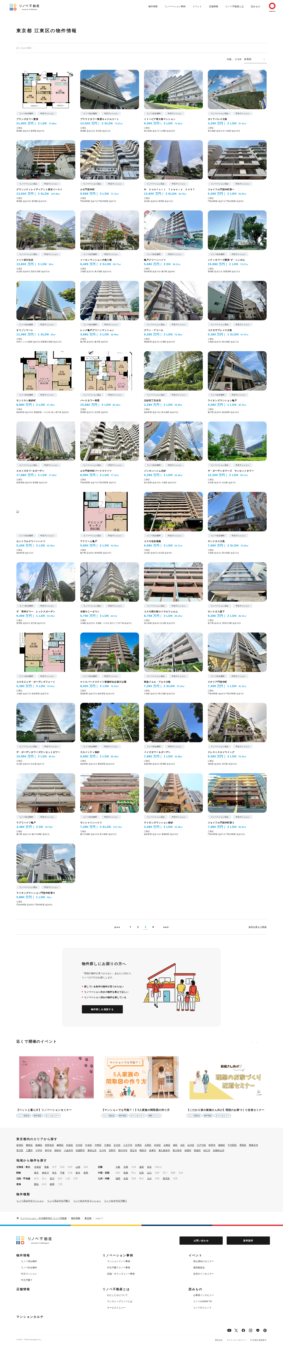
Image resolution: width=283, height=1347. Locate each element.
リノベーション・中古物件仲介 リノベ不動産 (43, 1218)
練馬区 (60, 1145)
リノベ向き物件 (29, 1267)
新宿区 (19, 1145)
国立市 (133, 1150)
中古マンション (29, 1274)
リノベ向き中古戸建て (115, 1201)
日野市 (112, 1150)
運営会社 (219, 1340)
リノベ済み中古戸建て (58, 1201)
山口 (149, 1172)
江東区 (107, 1145)
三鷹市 (29, 1150)
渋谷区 (157, 1145)
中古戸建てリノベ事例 (118, 1267)
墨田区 (242, 1145)
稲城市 (197, 1150)
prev (117, 927)
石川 (52, 1178)
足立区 (117, 1145)
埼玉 (54, 1172)
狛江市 (206, 1150)
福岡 (118, 1178)
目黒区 (138, 1145)
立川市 (102, 1150)
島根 (125, 1172)
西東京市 (253, 1145)
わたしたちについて (117, 1295)
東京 (36, 1172)
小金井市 (68, 1150)
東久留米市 (164, 1150)
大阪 (118, 1167)
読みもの (255, 6)
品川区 (190, 1145)
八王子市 (127, 1145)
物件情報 (153, 6)
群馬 (86, 1172)
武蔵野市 (80, 1150)
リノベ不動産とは (234, 6)
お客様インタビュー (203, 1295)
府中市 (48, 1150)
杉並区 (69, 1145)
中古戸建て (26, 1280)
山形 (78, 1167)
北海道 (37, 1167)
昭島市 (143, 1150)
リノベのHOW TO (202, 1301)
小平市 (38, 1150)
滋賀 (141, 1167)
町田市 (212, 1145)
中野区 (98, 1145)
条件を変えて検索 (258, 927)
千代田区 (232, 1145)
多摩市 (152, 1150)
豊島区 (29, 1145)
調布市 (57, 1150)
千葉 (62, 1172)
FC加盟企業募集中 (258, 1340)
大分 (149, 1178)
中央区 (88, 1145)
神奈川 (45, 1172)
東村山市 (92, 1150)
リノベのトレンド (202, 1307)
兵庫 (125, 1167)
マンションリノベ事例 (118, 1261)
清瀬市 (187, 1150)
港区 (175, 1145)
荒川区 (19, 1150)
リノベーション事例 (175, 6)
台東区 (166, 1145)
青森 (46, 1167)
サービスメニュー (116, 1307)
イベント (197, 6)
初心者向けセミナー (203, 1261)
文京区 (79, 1145)
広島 (141, 1172)
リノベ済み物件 (29, 1261)
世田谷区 (49, 1145)
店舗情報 (213, 6)
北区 (182, 1145)
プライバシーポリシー (236, 1340)
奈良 (149, 1167)
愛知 (36, 1184)
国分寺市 (122, 1150)
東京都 (88, 1218)
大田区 (147, 1145)
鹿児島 (166, 1178)
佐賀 (125, 1178)
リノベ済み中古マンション (30, 1201)
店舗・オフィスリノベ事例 (121, 1274)
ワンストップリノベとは (119, 1301)
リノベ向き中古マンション (87, 1201)
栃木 (78, 1172)
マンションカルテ (30, 1316)
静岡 (52, 1184)
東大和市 (177, 1150)
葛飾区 (221, 1145)
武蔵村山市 (218, 1150)
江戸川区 (201, 1145)
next (166, 927)
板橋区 (38, 1145)
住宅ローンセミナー (203, 1274)
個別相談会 (199, 1267)
